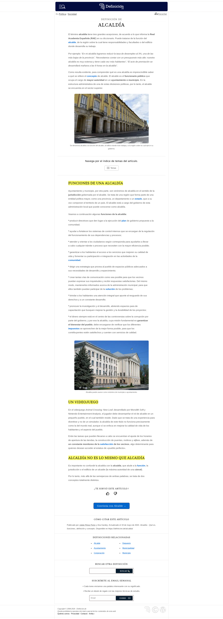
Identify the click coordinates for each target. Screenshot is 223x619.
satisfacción (106, 444)
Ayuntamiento (100, 548)
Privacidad (75, 614)
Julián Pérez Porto (87, 525)
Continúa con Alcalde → (111, 505)
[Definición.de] (111, 6)
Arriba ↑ (92, 614)
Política (62, 14)
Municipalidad (128, 548)
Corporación (99, 553)
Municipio (126, 553)
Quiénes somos (63, 614)
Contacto (84, 614)
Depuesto (126, 543)
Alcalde (97, 543)
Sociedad (72, 14)
